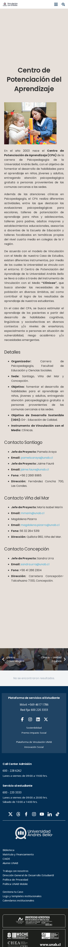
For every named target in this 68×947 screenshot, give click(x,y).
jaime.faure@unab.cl (34, 469)
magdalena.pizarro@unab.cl (40, 525)
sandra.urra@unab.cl (35, 564)
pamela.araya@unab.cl (36, 458)
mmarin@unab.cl (32, 513)
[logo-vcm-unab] (10, 4)
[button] (56, 4)
